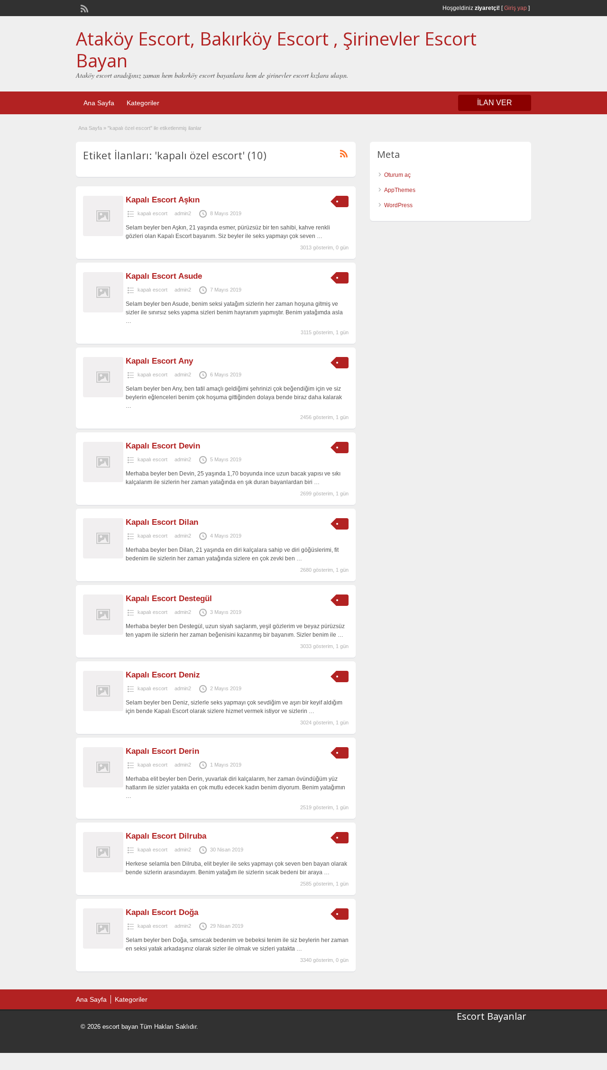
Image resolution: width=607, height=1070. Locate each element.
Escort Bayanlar (491, 1016)
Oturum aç (397, 175)
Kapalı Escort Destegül (169, 598)
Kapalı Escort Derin (162, 751)
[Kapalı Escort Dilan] (103, 556)
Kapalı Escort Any (159, 361)
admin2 (183, 213)
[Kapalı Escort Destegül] (103, 633)
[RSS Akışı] (83, 7)
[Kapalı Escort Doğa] (103, 946)
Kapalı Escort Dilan (162, 522)
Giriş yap (515, 8)
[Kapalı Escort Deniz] (103, 709)
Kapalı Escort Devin (163, 445)
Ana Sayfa (98, 103)
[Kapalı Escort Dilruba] (103, 870)
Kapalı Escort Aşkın (163, 199)
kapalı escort (152, 213)
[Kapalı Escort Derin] (103, 785)
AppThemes (399, 190)
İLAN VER (494, 103)
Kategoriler (143, 103)
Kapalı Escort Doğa (162, 912)
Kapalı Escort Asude (164, 276)
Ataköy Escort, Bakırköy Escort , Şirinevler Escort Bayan (276, 49)
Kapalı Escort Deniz (163, 674)
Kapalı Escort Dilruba (166, 836)
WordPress (398, 205)
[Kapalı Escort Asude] (103, 310)
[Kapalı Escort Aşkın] (103, 234)
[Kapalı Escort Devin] (103, 480)
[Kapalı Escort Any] (103, 395)
